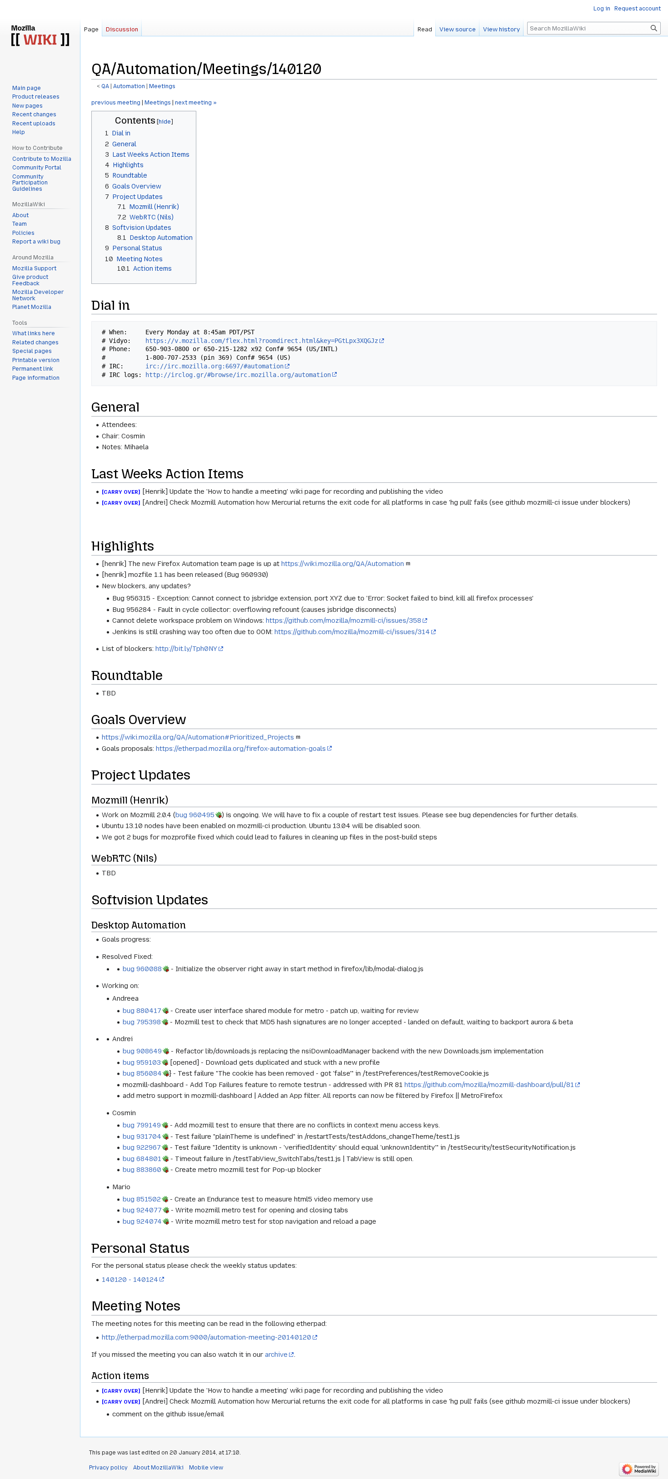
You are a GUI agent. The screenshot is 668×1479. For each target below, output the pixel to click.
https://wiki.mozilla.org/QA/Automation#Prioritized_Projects (198, 737)
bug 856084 (142, 1073)
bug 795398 (142, 1022)
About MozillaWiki (158, 1467)
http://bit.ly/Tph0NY (186, 649)
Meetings (162, 86)
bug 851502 (142, 1199)
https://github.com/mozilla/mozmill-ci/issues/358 (343, 620)
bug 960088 (142, 969)
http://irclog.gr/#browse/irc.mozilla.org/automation (238, 374)
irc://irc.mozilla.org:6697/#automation (214, 366)
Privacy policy (108, 1467)
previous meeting (115, 102)
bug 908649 (142, 1051)
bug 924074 (142, 1221)
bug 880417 (142, 1011)
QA (105, 86)
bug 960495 (194, 815)
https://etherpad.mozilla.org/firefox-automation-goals (241, 748)
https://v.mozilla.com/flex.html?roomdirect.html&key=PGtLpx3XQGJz (261, 340)
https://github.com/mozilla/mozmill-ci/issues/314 (352, 632)
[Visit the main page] (40, 36)
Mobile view (206, 1467)
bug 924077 (142, 1210)
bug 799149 (142, 1125)
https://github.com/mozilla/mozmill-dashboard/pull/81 (489, 1085)
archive (276, 1354)
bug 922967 (142, 1147)
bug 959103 (142, 1062)
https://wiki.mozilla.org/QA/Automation (342, 564)
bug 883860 (142, 1170)
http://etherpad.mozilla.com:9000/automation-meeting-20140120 (206, 1337)
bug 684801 (142, 1159)
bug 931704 (142, 1136)
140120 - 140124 (130, 1280)
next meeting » (196, 102)
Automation (129, 86)
